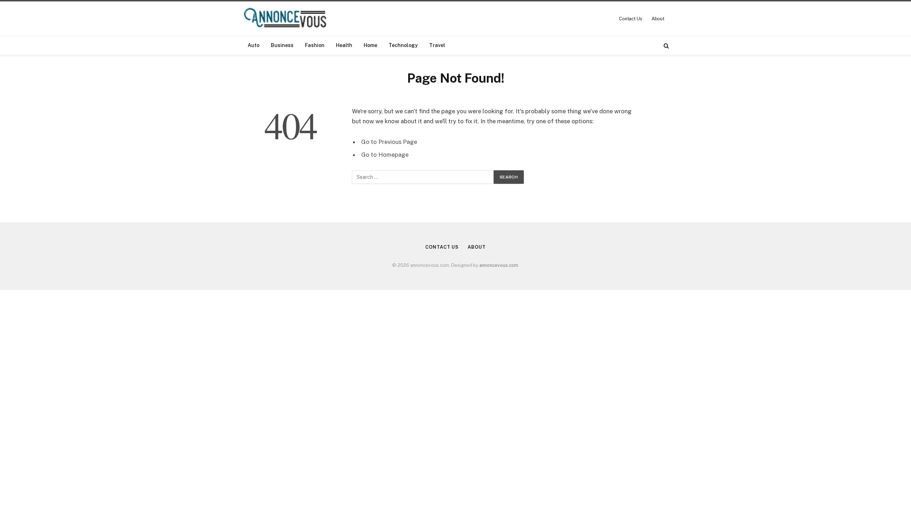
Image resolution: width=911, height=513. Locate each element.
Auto (253, 45)
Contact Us (630, 18)
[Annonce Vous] (288, 18)
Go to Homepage (385, 154)
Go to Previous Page (389, 141)
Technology (403, 45)
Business (282, 45)
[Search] (665, 45)
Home (370, 45)
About (658, 18)
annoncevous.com (498, 265)
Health (344, 45)
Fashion (315, 45)
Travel (437, 45)
